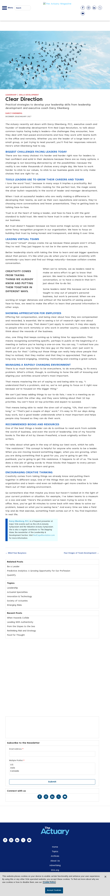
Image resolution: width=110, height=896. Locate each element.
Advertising (55, 865)
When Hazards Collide (18, 618)
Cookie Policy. (49, 882)
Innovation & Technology (19, 597)
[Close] (105, 877)
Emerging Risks (14, 605)
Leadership (10, 95)
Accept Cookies (54, 890)
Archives (55, 856)
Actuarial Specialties (17, 592)
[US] (52, 764)
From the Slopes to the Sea (21, 627)
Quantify (11, 575)
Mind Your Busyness (15, 553)
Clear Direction (24, 99)
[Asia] (52, 768)
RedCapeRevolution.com (44, 535)
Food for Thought (16, 635)
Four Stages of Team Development (81, 553)
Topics (55, 852)
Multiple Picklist (16, 760)
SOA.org (55, 870)
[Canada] (52, 771)
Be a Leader (13, 567)
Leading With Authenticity (20, 622)
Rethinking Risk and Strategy (21, 631)
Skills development (29, 95)
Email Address (16, 749)
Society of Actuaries (17, 601)
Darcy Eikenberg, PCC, (19, 521)
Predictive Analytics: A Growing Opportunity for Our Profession (38, 571)
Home (55, 847)
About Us (55, 861)
